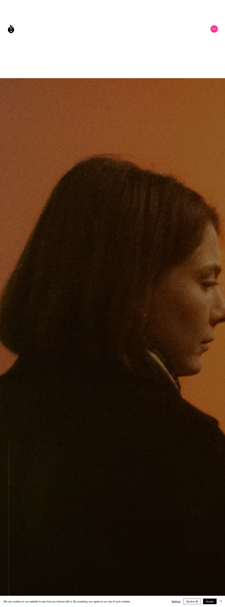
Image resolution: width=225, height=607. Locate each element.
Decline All (192, 601)
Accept (210, 601)
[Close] (221, 601)
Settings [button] (176, 601)
